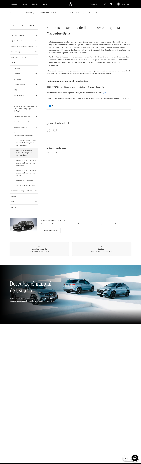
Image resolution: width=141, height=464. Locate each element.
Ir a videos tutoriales (51, 231)
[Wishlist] (111, 4)
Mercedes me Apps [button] (20, 127)
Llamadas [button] (17, 74)
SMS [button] (15, 90)
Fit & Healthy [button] (15, 52)
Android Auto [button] (18, 101)
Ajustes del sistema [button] (18, 41)
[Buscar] (104, 4)
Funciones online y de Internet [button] (21, 191)
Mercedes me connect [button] (21, 122)
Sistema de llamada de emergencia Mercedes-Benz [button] (23, 134)
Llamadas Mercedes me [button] (22, 116)
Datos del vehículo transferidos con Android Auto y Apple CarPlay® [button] (24, 108)
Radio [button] (13, 202)
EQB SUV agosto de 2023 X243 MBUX (39, 13)
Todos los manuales (17, 13)
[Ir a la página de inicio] (70, 4)
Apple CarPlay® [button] (19, 95)
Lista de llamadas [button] (19, 85)
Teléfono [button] (14, 63)
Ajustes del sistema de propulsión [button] (22, 46)
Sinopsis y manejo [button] (17, 35)
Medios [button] (13, 196)
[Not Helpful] (55, 130)
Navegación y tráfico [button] (18, 57)
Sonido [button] (13, 207)
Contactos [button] (17, 79)
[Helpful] (48, 130)
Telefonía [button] (17, 68)
